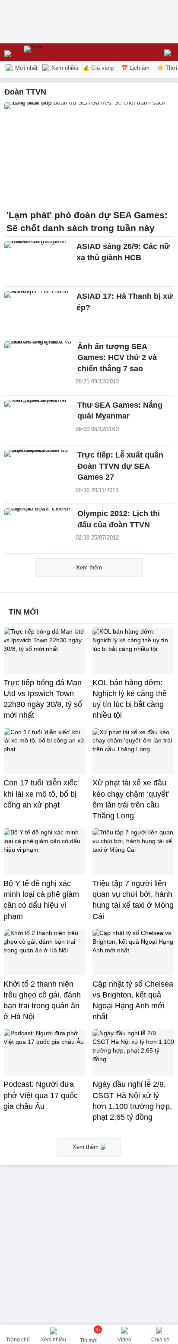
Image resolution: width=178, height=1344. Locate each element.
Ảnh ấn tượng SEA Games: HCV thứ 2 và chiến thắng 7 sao (117, 357)
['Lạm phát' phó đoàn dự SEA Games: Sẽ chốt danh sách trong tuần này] (89, 153)
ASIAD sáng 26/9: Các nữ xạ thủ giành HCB (123, 252)
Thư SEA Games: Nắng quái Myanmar (119, 411)
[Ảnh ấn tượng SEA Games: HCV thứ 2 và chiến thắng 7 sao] (38, 361)
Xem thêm (89, 567)
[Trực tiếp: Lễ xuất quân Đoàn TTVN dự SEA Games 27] (38, 470)
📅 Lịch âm (135, 68)
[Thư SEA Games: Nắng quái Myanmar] (38, 420)
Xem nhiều (64, 68)
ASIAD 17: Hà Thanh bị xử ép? (124, 301)
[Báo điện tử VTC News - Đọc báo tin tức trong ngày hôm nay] (53, 52)
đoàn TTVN (25, 92)
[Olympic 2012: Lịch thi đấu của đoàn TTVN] (38, 528)
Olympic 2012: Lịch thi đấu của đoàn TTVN (118, 519)
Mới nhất (25, 68)
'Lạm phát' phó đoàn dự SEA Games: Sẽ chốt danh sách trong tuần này (87, 221)
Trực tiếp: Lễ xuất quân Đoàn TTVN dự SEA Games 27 (120, 466)
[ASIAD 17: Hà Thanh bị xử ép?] (38, 311)
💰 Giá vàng (98, 68)
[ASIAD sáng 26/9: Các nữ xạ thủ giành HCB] (38, 261)
